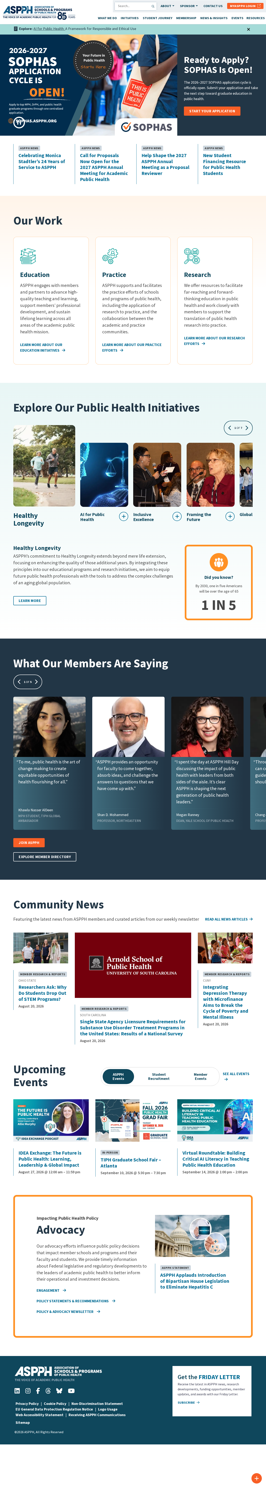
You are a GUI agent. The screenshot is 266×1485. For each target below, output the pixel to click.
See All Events (236, 1073)
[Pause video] (19, 123)
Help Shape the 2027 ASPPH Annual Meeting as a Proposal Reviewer (165, 164)
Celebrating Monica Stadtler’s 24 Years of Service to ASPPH (41, 161)
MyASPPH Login (243, 6)
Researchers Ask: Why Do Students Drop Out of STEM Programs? (42, 993)
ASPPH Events (118, 1076)
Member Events (200, 1076)
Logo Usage (107, 1409)
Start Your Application (212, 111)
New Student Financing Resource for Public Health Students (224, 164)
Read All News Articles (226, 919)
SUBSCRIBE (187, 1402)
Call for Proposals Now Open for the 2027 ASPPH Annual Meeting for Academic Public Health (104, 167)
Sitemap (23, 1422)
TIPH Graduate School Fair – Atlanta (131, 1163)
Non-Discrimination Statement (97, 1403)
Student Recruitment (159, 1076)
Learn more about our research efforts (214, 341)
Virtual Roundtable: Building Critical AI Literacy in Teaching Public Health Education (215, 1159)
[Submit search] (154, 6)
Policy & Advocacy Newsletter (65, 1311)
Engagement (48, 1290)
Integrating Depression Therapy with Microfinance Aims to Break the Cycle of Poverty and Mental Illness (225, 1002)
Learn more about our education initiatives (41, 347)
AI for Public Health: (49, 28)
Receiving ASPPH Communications (97, 1414)
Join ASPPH (29, 842)
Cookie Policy (55, 1403)
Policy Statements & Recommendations (73, 1301)
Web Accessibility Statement (39, 1414)
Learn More (30, 600)
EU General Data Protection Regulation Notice (54, 1409)
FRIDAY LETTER (219, 1377)
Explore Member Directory (45, 856)
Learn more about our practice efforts (132, 347)
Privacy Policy (27, 1403)
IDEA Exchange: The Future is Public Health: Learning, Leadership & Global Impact (49, 1159)
